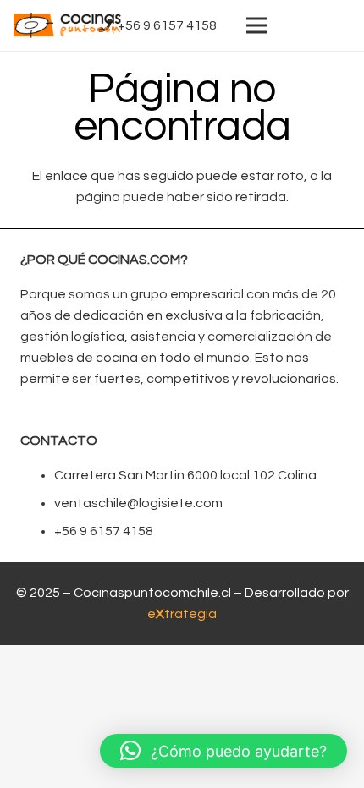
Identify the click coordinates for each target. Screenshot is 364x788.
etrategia (182, 614)
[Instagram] (336, 25)
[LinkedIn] (309, 25)
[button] (223, 751)
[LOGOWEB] (67, 25)
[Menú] (256, 25)
